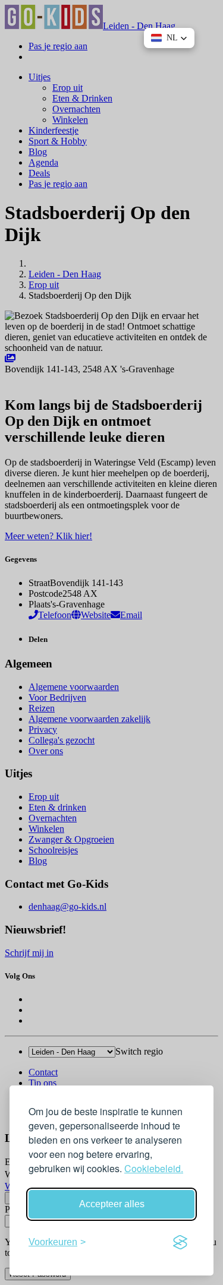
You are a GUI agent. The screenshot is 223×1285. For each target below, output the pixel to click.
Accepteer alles (112, 1204)
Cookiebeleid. (153, 1168)
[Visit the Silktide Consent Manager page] (180, 1242)
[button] (169, 38)
